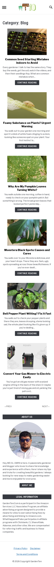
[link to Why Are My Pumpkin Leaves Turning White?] (27, 169)
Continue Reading (27, 82)
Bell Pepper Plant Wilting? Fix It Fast (27, 313)
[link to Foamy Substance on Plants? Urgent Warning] (27, 105)
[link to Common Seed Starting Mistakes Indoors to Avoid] (27, 42)
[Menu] (4, 8)
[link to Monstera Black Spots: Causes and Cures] (27, 232)
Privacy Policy (20, 548)
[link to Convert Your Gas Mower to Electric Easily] (27, 356)
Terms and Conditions (27, 554)
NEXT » (45, 406)
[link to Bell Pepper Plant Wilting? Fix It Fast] (27, 296)
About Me (27, 485)
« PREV (8, 406)
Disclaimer (35, 548)
